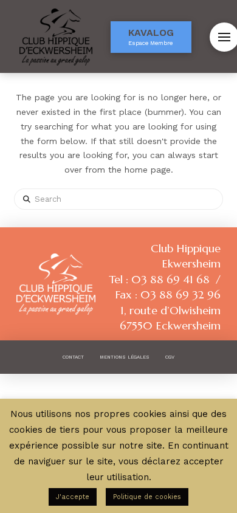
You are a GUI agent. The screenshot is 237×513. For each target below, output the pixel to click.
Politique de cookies (147, 497)
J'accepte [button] (72, 497)
